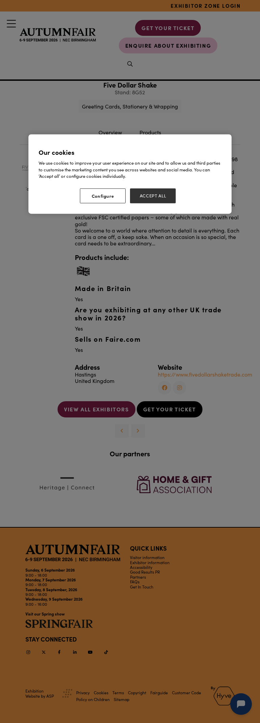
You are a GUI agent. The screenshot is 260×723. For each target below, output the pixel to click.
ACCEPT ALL (153, 196)
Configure (103, 196)
